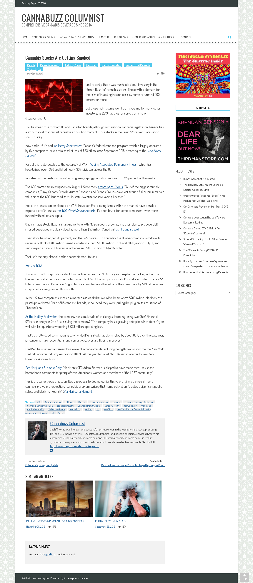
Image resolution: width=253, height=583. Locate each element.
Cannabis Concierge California (139, 401)
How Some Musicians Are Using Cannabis (205, 272)
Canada (31, 65)
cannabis (116, 401)
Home (25, 37)
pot (52, 412)
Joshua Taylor (130, 405)
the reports (76, 210)
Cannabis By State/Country (76, 37)
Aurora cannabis (53, 401)
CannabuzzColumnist (67, 423)
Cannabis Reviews (43, 37)
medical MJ (74, 409)
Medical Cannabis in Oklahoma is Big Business (55, 521)
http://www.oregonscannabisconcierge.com (74, 446)
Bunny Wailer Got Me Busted (199, 178)
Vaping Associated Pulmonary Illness (113, 164)
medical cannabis (35, 409)
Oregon (43, 412)
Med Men (91, 65)
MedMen (88, 409)
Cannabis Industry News (89, 405)
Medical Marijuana (56, 409)
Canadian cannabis (99, 401)
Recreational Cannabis (138, 65)
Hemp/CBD (104, 37)
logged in (48, 554)
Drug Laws (121, 37)
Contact (186, 37)
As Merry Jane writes (67, 146)
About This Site (167, 37)
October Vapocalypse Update (41, 465)
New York (108, 409)
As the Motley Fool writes (41, 316)
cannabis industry (65, 405)
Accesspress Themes (76, 578)
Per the (33, 265)
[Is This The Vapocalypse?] (128, 499)
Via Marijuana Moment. (78, 391)
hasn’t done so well (126, 229)
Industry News (73, 65)
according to (110, 187)
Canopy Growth (111, 405)
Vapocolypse (34, 69)
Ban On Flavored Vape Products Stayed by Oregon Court (133, 465)
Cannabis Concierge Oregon (40, 405)
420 (39, 401)
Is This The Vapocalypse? (110, 521)
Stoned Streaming (143, 37)
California (69, 401)
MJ (97, 409)
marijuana (146, 405)
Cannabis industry (50, 65)
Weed (60, 412)
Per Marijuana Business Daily (43, 368)
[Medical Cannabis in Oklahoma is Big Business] (59, 499)
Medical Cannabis (111, 65)
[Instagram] (51, 450)
